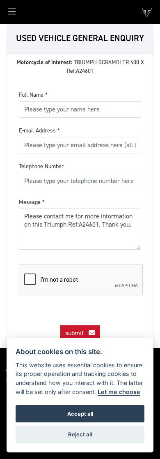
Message (32, 202)
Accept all (80, 413)
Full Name (33, 95)
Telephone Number (41, 166)
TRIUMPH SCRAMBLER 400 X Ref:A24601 (80, 66)
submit (77, 333)
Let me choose (119, 391)
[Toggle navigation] (8, 14)
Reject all (80, 434)
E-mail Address (39, 130)
